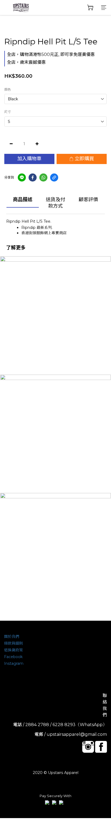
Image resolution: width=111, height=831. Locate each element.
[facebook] (33, 177)
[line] (22, 177)
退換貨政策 (13, 650)
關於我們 (11, 636)
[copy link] (54, 177)
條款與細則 (13, 643)
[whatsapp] (43, 177)
